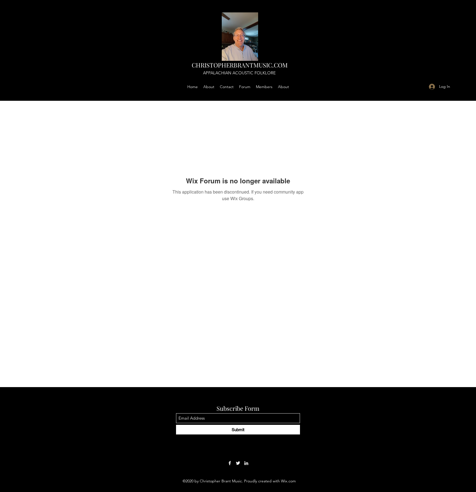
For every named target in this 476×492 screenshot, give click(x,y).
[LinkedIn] (246, 463)
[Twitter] (238, 463)
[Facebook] (229, 463)
